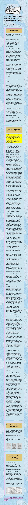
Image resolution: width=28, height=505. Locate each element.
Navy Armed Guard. (17, 95)
